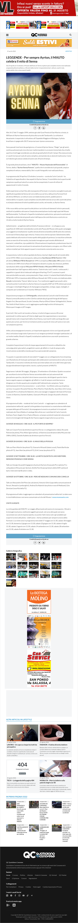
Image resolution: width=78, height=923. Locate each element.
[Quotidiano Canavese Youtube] (23, 895)
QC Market (62, 875)
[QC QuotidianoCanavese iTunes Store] (14, 905)
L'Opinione (15, 878)
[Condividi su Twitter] (39, 128)
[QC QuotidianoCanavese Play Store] (8, 905)
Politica (22, 875)
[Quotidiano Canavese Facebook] (15, 895)
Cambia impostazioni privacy (52, 887)
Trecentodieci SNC (34, 919)
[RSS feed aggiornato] (7, 895)
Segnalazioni (33, 878)
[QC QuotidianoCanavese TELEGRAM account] (32, 895)
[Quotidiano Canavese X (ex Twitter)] (11, 895)
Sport (8, 878)
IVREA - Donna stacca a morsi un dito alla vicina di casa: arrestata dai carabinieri (66, 808)
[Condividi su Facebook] (35, 128)
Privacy (21, 887)
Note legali (37, 887)
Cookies (28, 887)
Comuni (24, 878)
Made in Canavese (41, 875)
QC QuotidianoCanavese (29, 915)
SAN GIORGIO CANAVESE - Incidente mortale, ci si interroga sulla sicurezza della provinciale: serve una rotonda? (66, 834)
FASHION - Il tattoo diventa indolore (53, 745)
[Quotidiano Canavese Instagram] (19, 895)
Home (8, 875)
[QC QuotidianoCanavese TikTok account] (28, 895)
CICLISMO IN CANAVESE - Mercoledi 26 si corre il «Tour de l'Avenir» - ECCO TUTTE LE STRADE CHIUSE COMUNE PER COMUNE (44, 811)
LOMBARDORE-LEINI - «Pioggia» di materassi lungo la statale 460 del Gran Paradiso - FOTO (44, 833)
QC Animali (53, 875)
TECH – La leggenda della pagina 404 (20, 780)
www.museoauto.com (60, 497)
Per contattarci (11, 887)
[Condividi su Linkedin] (43, 128)
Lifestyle (68, 51)
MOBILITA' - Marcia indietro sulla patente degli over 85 (52, 781)
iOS (43, 868)
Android (48, 868)
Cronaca (15, 875)
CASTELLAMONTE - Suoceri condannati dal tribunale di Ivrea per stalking (22, 830)
